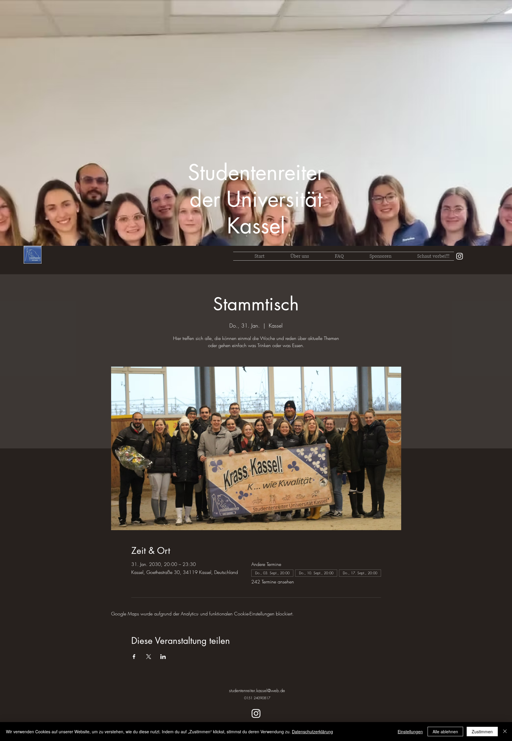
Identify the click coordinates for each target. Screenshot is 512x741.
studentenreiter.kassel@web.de (257, 691)
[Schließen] (504, 731)
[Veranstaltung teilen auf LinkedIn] (163, 656)
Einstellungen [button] (410, 731)
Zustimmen (482, 731)
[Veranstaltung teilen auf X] (148, 656)
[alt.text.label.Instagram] (459, 256)
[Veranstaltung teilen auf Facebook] (134, 656)
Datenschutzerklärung (312, 731)
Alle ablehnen (445, 731)
